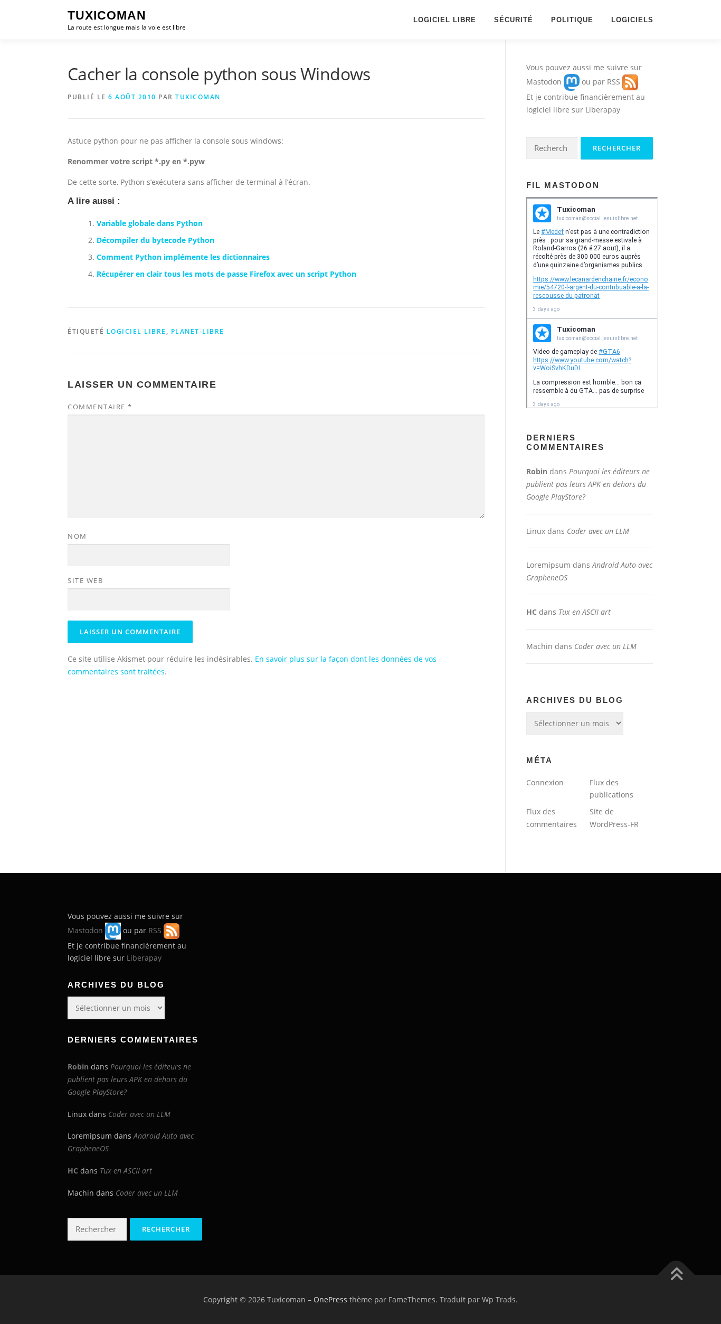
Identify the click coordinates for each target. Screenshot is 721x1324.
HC (531, 612)
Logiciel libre (444, 20)
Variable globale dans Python (150, 223)
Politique (572, 20)
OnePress (330, 1299)
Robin (536, 471)
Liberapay (602, 110)
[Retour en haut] (676, 1274)
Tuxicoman (107, 15)
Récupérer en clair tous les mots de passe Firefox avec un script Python (226, 274)
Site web (85, 580)
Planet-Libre (197, 331)
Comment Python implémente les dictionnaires (183, 257)
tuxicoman (198, 96)
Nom (77, 536)
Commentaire (100, 406)
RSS (613, 82)
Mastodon (544, 82)
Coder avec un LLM (598, 531)
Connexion (545, 782)
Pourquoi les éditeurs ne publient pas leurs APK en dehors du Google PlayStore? (588, 484)
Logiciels (632, 20)
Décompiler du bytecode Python (155, 240)
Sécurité (513, 20)
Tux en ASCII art (584, 612)
